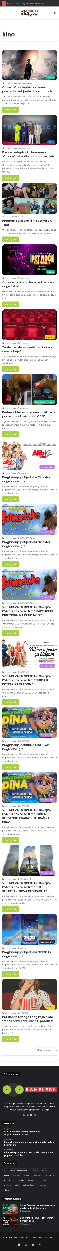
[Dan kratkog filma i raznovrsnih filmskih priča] (10, 1221)
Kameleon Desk (10, 83)
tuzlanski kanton (29, 1185)
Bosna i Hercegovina (18, 1170)
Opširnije (45, 1109)
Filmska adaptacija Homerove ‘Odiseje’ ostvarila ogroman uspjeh (28, 154)
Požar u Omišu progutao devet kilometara (25, 3)
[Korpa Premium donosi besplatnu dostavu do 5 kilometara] (10, 1209)
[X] (28, 1115)
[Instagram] (34, 1115)
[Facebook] (24, 1115)
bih (5, 1170)
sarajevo (7, 1185)
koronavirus (49, 1175)
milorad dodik (9, 1180)
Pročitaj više (10, 109)
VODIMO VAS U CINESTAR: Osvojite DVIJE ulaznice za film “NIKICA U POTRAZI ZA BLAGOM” (26, 680)
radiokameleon (10, 278)
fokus (44, 1170)
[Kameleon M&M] (29, 13)
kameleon (37, 1175)
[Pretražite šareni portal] (55, 14)
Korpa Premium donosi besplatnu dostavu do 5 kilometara (37, 1206)
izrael (26, 1175)
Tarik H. (7, 217)
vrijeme (7, 1190)
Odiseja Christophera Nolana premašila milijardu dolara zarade (27, 89)
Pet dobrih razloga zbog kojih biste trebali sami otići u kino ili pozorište (28, 1019)
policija (21, 1180)
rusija (44, 1180)
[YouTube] (31, 1115)
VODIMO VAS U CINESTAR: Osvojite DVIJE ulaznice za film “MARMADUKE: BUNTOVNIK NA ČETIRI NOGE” (28, 611)
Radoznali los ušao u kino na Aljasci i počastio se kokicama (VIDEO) (28, 414)
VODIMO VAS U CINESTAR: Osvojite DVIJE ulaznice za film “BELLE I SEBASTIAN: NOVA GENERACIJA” (26, 887)
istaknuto (16, 1175)
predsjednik (33, 1180)
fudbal (6, 1175)
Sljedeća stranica (44, 1050)
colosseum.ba (50, 1237)
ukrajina (43, 1185)
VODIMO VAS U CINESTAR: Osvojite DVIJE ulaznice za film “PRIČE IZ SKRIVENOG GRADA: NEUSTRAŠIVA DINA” (26, 816)
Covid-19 (34, 1170)
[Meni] (3, 14)
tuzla (17, 1185)
